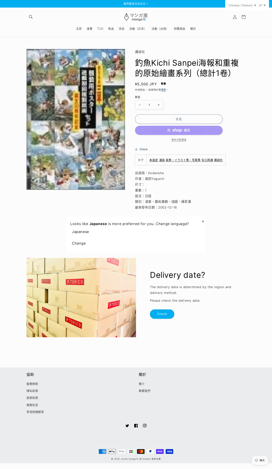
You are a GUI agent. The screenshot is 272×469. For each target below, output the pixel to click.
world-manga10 (130, 459)
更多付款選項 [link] (178, 139)
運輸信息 (32, 405)
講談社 (218, 160)
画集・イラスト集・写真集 (183, 160)
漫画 (162, 160)
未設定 (153, 160)
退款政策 (32, 397)
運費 (163, 89)
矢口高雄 (207, 160)
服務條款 (32, 383)
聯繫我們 (144, 390)
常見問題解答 (35, 411)
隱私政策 (32, 390)
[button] (30, 17)
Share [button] (144, 149)
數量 (137, 96)
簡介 (142, 383)
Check (162, 314)
